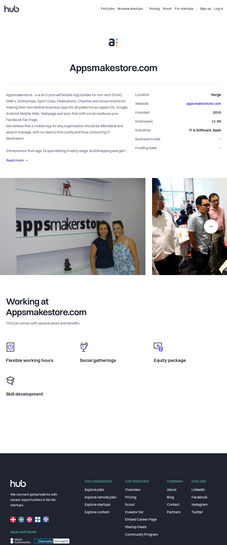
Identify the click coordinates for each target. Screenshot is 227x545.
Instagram (200, 505)
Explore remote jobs (100, 497)
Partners (174, 512)
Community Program (141, 535)
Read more (14, 160)
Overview (132, 490)
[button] (211, 226)
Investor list (134, 512)
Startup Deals (136, 527)
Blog (170, 497)
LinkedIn (198, 490)
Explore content (97, 512)
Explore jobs (94, 490)
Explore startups (97, 505)
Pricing (130, 497)
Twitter (197, 512)
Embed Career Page (141, 520)
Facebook (199, 497)
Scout (129, 505)
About (171, 490)
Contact (173, 505)
